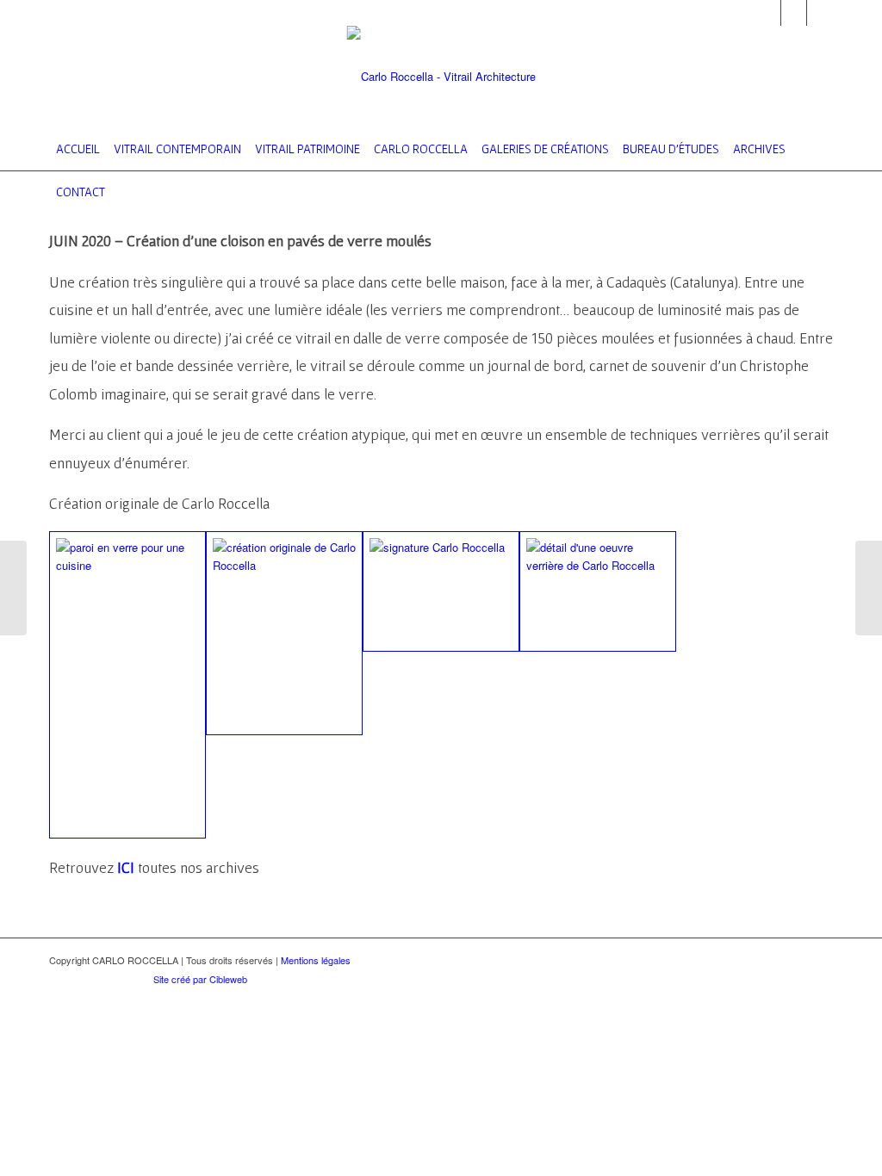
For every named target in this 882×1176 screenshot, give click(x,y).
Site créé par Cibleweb (200, 979)
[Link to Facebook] (793, 13)
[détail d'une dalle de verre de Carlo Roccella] (597, 591)
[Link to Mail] (767, 13)
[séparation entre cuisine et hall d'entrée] (127, 685)
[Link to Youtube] (820, 13)
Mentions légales (316, 960)
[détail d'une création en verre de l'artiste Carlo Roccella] (441, 591)
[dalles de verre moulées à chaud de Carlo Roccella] (284, 633)
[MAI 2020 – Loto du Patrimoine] (13, 588)
